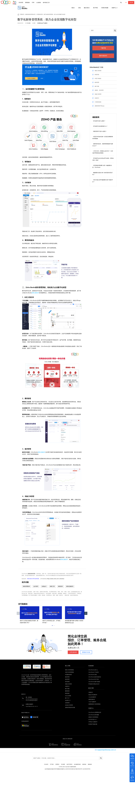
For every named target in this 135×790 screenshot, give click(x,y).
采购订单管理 (98, 94)
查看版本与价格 (86, 652)
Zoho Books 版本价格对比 (94, 677)
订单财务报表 (98, 102)
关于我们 (52, 764)
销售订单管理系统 (69, 669)
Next (85, 613)
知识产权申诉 (69, 764)
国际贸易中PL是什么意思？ (100, 131)
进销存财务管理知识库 (30, 14)
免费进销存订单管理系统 (94, 704)
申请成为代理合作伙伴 (93, 684)
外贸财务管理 (40, 14)
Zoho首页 (46, 764)
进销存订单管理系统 (42, 675)
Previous (18, 613)
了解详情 (103, 48)
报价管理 (67, 677)
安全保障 (63, 764)
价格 (79, 7)
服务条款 (84, 764)
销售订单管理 (98, 70)
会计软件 (36, 586)
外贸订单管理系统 (69, 672)
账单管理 (97, 82)
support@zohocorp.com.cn (32, 706)
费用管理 (67, 691)
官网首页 (22, 14)
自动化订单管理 (69, 705)
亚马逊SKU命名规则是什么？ (100, 126)
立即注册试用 (73, 652)
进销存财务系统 (31, 573)
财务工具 (52, 586)
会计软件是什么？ (92, 719)
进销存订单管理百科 (93, 717)
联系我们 (57, 764)
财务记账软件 (35, 293)
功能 (72, 7)
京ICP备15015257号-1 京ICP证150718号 (82, 769)
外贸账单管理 (68, 674)
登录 (126, 2)
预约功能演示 (103, 55)
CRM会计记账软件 (92, 721)
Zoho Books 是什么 (93, 669)
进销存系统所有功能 (70, 707)
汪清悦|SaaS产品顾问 (42, 23)
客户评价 (95, 7)
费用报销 (27, 2)
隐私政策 (90, 764)
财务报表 (67, 693)
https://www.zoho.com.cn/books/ (55, 578)
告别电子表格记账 (92, 724)
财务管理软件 (26, 586)
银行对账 (97, 86)
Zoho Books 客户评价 (93, 679)
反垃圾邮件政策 (77, 764)
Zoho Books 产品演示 (93, 672)
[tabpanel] (29, 615)
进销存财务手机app (99, 106)
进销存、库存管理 (99, 90)
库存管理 (21, 2)
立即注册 (131, 2)
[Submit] (101, 758)
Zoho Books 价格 (92, 674)
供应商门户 (68, 700)
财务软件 (60, 586)
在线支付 (97, 98)
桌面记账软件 (91, 699)
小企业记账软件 (92, 697)
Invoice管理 (68, 695)
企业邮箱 (38, 2)
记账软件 (90, 692)
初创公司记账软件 (92, 694)
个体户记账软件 (92, 701)
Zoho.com (9, 2)
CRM (33, 2)
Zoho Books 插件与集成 (94, 681)
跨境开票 (97, 74)
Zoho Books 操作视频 (93, 714)
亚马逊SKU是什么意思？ (99, 121)
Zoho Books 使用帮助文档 (94, 712)
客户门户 (67, 698)
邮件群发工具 (46, 2)
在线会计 (44, 586)
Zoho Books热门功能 (96, 67)
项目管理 (67, 679)
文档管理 (67, 702)
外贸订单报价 (98, 78)
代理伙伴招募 (104, 7)
